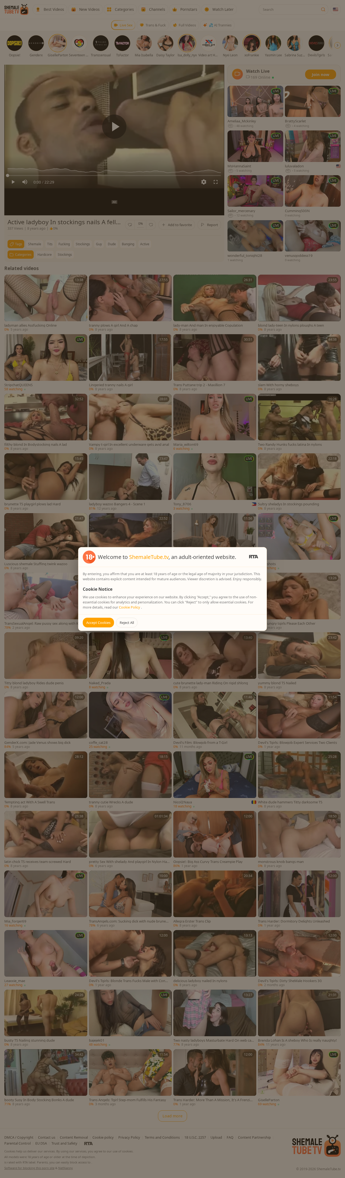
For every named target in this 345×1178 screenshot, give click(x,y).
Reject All (127, 622)
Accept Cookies (98, 622)
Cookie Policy (130, 607)
